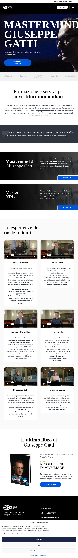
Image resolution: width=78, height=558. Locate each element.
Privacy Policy (43, 555)
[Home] (7, 7)
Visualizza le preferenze (39, 551)
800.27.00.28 (67, 1)
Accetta (39, 540)
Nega (39, 545)
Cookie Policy (34, 555)
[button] (75, 522)
